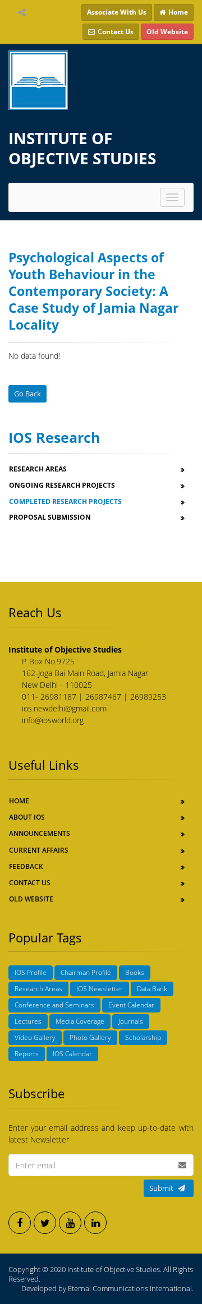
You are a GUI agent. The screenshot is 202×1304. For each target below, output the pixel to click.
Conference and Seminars (54, 1005)
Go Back (27, 394)
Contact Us (29, 882)
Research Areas (38, 988)
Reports (27, 1053)
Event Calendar (131, 1005)
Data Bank (152, 988)
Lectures (28, 1021)
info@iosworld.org (53, 720)
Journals (130, 1021)
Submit (161, 1188)
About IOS (27, 817)
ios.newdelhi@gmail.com (64, 708)
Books (134, 972)
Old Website (31, 899)
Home (19, 801)
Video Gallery (35, 1037)
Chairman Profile (86, 972)
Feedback (26, 866)
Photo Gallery (90, 1037)
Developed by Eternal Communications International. (107, 1288)
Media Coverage (80, 1021)
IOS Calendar (72, 1053)
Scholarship (143, 1037)
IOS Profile (31, 972)
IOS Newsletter (99, 988)
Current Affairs (38, 850)
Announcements (39, 833)
